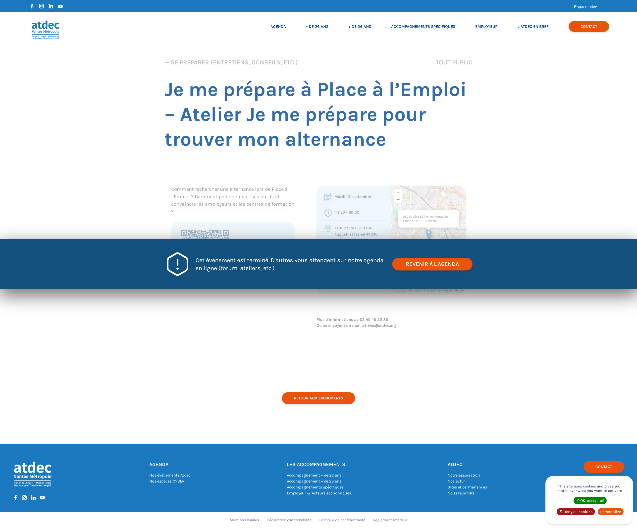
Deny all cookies (577, 511)
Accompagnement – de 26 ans (314, 475)
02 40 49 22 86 (374, 319)
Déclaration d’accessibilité (289, 520)
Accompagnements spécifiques (423, 26)
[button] (428, 234)
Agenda (278, 26)
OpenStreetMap (437, 290)
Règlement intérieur (390, 520)
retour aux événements (318, 398)
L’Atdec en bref (533, 26)
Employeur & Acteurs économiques (319, 493)
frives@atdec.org (380, 325)
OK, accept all (591, 500)
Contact (589, 26)
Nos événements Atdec (169, 475)
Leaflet (417, 290)
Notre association (464, 475)
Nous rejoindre (461, 493)
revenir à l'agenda (432, 264)
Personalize (610, 511)
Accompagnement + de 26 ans (314, 481)
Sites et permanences (467, 487)
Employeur (486, 26)
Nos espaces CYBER (167, 481)
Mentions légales (244, 520)
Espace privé (585, 7)
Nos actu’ (456, 481)
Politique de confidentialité (342, 520)
